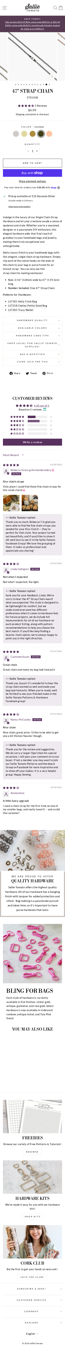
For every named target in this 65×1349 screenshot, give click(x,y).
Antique (32, 133)
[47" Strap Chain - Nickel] (6, 1080)
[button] (26, 105)
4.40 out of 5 (41, 405)
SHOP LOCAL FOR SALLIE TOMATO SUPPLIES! (32, 345)
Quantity (32, 144)
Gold (24, 133)
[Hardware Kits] (32, 1177)
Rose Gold (49, 133)
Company (31, 1311)
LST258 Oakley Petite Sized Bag (27, 305)
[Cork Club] (32, 1242)
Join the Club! (32, 1277)
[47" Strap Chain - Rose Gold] (22, 1080)
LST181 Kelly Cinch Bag (22, 301)
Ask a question (32, 354)
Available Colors (32, 328)
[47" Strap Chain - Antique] (14, 1080)
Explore (31, 1322)
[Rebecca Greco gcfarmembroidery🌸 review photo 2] (29, 503)
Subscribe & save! (31, 1288)
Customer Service (32, 1300)
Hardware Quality (32, 320)
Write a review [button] (32, 442)
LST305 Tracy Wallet (20, 309)
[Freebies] (32, 1116)
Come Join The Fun (32, 361)
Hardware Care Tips (32, 335)
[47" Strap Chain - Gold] (10, 1080)
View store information (19, 206)
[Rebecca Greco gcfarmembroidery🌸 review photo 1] (11, 503)
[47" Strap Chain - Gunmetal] (18, 1080)
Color (32, 126)
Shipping (20, 114)
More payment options (32, 181)
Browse (32, 1151)
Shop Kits (32, 1216)
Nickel (15, 133)
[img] (11, 464)
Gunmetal (40, 133)
